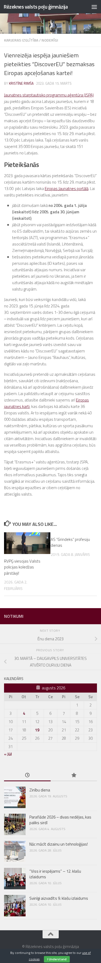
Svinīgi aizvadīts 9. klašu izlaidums (58, 898)
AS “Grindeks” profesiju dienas (70, 542)
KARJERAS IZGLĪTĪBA (21, 40)
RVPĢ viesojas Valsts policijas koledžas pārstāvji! (22, 567)
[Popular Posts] (74, 775)
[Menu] (94, 6)
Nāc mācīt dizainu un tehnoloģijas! (58, 844)
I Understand (57, 959)
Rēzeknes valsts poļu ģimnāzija (36, 6)
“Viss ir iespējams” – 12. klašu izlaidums (55, 874)
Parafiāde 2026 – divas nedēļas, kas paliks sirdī (60, 820)
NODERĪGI (49, 40)
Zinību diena (39, 790)
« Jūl (8, 754)
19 (37, 730)
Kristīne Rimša (21, 83)
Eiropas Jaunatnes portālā (66, 188)
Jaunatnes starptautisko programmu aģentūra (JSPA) (49, 95)
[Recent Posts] (27, 775)
